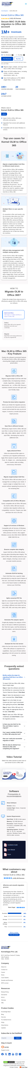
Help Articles (4, 1025)
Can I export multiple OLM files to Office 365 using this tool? (12, 733)
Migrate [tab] (13, 335)
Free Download (7, 58)
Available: (4, 52)
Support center (5, 1050)
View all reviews (14, 934)
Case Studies (5, 977)
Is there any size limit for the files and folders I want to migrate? (12, 726)
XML (2, 1002)
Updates (3, 1027)
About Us (3, 967)
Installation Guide (12, 845)
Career (3, 972)
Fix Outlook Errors (6, 1019)
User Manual (11, 849)
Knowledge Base (6, 1011)
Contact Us (4, 969)
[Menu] (25, 4)
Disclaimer (4, 994)
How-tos (3, 1017)
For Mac (20, 55)
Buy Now (18, 58)
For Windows (8, 55)
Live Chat (24, 1067)
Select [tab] (12, 325)
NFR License (4, 983)
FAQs (2, 1022)
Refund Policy (5, 992)
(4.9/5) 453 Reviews (15, 18)
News (2, 975)
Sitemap (3, 1000)
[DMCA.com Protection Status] (9, 1062)
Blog (2, 1014)
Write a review (14, 932)
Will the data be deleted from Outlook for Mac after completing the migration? (12, 746)
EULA (9, 854)
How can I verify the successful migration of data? (12, 739)
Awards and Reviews (7, 980)
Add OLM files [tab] (12, 314)
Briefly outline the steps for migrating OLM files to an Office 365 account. (13, 677)
